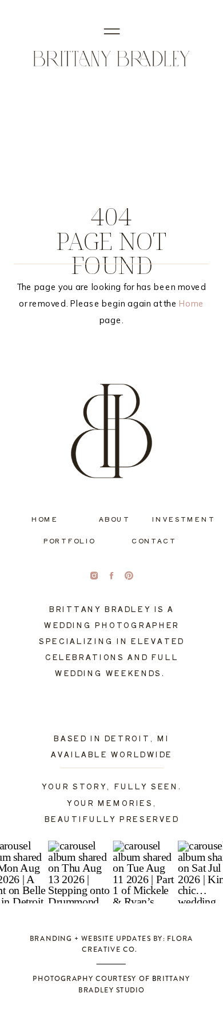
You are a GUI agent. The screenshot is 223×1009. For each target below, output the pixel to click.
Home (191, 303)
